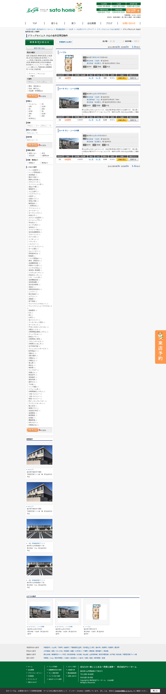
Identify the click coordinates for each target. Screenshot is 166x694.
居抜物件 (33, 377)
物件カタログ (32, 682)
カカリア (31, 469)
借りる (54, 23)
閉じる (155, 691)
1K (43, 104)
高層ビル (33, 372)
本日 (43, 153)
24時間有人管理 (35, 339)
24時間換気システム (37, 391)
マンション (41, 74)
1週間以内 (45, 155)
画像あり (32, 163)
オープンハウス (35, 213)
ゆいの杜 (59, 651)
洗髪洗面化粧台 (35, 289)
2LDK (31, 111)
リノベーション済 (36, 184)
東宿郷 (66, 651)
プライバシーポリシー (35, 673)
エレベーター (34, 251)
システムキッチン (36, 273)
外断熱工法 (34, 425)
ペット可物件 (53, 667)
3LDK (44, 114)
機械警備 (33, 420)
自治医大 (98, 63)
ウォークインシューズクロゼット (39, 307)
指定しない (33, 153)
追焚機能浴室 (34, 280)
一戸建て (32, 76)
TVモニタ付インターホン (39, 327)
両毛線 (118, 654)
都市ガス (33, 382)
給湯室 (32, 418)
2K (30, 109)
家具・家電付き (35, 261)
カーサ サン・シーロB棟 (69, 89)
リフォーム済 (34, 389)
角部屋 (32, 367)
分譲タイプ (34, 199)
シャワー (33, 292)
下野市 (94, 57)
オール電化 (34, 249)
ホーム (30, 667)
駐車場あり (34, 351)
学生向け (33, 222)
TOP (35, 23)
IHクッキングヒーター (38, 401)
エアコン (33, 296)
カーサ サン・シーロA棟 (69, 131)
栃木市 (98, 647)
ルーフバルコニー (36, 246)
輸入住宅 (33, 406)
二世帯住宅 (34, 206)
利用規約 (31, 676)
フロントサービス (36, 341)
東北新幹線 (91, 99)
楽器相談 (33, 175)
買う (73, 23)
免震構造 (33, 413)
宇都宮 (46, 658)
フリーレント (34, 208)
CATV (32, 317)
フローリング (34, 234)
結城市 (66, 647)
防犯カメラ (34, 337)
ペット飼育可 (34, 170)
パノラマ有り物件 (54, 676)
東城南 (106, 651)
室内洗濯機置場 (35, 232)
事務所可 (33, 189)
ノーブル (62, 52)
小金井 (97, 61)
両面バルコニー (35, 399)
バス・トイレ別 (35, 277)
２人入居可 (34, 191)
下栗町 (85, 651)
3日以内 (31, 155)
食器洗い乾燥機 (35, 270)
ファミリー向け (35, 230)
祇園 (72, 651)
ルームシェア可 (35, 220)
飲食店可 (33, 375)
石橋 (86, 658)
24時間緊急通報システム (38, 332)
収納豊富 (33, 310)
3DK (30, 114)
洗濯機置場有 (34, 263)
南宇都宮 (97, 658)
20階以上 (33, 360)
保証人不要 (34, 187)
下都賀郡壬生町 (75, 647)
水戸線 (112, 654)
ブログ (109, 23)
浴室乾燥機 (34, 282)
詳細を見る (122, 78)
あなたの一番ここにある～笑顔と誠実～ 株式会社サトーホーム (108, 666)
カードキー (34, 211)
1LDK (44, 106)
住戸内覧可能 (34, 346)
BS (31, 315)
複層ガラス (34, 408)
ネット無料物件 (54, 673)
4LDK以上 (32, 118)
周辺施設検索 (72, 673)
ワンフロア (34, 370)
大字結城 (47, 651)
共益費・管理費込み (36, 91)
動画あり (45, 163)
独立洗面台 (34, 294)
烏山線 (85, 654)
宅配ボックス (34, 329)
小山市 (94, 94)
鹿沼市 (117, 647)
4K (30, 116)
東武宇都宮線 (103, 654)
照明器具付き (34, 253)
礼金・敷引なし (34, 88)
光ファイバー (34, 320)
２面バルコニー (35, 394)
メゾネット (34, 239)
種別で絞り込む (39, 48)
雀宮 (103, 658)
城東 (53, 651)
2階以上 (32, 353)
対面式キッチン (35, 275)
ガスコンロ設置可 (36, 218)
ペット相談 (34, 387)
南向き (32, 365)
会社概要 (91, 23)
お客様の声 (71, 670)
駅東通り (99, 651)
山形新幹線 (93, 654)
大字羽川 (99, 94)
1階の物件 (33, 356)
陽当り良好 (34, 177)
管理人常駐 (34, 201)
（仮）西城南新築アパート (36, 543)
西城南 (91, 651)
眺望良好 (33, 203)
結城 (90, 658)
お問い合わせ (128, 23)
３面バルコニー (35, 396)
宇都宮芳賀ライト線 (129, 654)
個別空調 (33, 379)
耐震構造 (33, 415)
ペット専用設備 (35, 172)
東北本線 (90, 61)
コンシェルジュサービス (38, 348)
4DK (43, 116)
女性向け (33, 227)
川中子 (98, 57)
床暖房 (32, 299)
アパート (32, 74)
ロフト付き (34, 237)
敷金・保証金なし (35, 86)
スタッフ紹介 (72, 667)
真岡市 (104, 647)
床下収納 (33, 301)
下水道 (32, 384)
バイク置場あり (35, 258)
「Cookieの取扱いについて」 (123, 691)
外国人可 (33, 215)
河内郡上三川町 (88, 647)
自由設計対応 (34, 410)
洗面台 (32, 287)
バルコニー (34, 244)
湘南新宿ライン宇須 (58, 654)
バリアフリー (34, 194)
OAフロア (33, 422)
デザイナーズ (34, 182)
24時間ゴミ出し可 (36, 344)
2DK (43, 109)
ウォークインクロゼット (38, 304)
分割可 (32, 196)
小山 (97, 99)
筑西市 (110, 647)
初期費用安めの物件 (55, 670)
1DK (30, 106)
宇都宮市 (47, 647)
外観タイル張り (35, 265)
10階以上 (33, 358)
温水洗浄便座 (34, 284)
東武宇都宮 (58, 658)
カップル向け (34, 225)
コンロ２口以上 (35, 268)
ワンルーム (33, 104)
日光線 (79, 654)
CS (31, 313)
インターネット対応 (37, 322)
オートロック (34, 325)
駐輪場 (32, 256)
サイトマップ (32, 679)
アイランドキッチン (37, 403)
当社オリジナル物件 (55, 679)
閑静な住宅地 (34, 179)
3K (43, 111)
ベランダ (33, 241)
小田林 (66, 658)
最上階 (32, 363)
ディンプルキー (35, 334)
